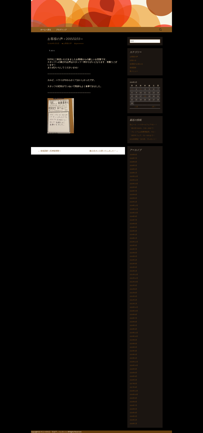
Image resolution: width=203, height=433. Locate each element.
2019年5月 (133, 347)
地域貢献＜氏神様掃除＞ (49, 151)
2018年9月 (133, 369)
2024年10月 (134, 213)
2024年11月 (134, 209)
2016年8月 (133, 402)
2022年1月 (133, 271)
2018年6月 (133, 373)
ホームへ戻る (45, 29)
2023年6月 (133, 253)
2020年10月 (134, 311)
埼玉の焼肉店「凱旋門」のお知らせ (54, 432)
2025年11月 (134, 180)
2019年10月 (134, 336)
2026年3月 (133, 169)
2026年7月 (133, 158)
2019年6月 (133, 343)
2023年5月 (133, 256)
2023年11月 (134, 242)
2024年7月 (133, 220)
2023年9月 (133, 245)
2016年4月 (133, 413)
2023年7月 (133, 249)
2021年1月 (133, 304)
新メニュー (134, 71)
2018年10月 (134, 365)
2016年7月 (133, 405)
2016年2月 (133, 420)
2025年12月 (134, 176)
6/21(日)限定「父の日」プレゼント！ (143, 139)
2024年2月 (133, 234)
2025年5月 (133, 198)
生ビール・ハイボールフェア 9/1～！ (143, 124)
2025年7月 (133, 191)
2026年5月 (133, 165)
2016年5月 (133, 409)
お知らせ (133, 60)
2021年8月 (133, 289)
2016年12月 (134, 391)
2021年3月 (133, 296)
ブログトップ (61, 29)
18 (145, 96)
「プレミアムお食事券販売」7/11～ (143, 132)
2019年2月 (133, 358)
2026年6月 (133, 162)
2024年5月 (133, 227)
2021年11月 (134, 278)
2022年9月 (133, 264)
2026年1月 (133, 173)
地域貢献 (133, 67)
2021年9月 (133, 285)
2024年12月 (134, 205)
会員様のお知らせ (136, 64)
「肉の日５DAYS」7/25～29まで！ (142, 128)
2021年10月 (134, 282)
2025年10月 (134, 184)
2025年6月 (133, 194)
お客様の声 (67, 43)
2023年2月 (133, 260)
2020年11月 (134, 307)
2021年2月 (133, 300)
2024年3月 (133, 231)
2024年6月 (133, 224)
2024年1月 (133, 238)
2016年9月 (133, 398)
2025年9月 (133, 187)
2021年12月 (134, 274)
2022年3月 (133, 267)
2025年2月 (133, 202)
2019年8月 (133, 340)
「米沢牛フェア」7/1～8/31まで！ (142, 135)
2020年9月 (133, 314)
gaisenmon (80, 43)
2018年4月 (133, 376)
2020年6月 (133, 322)
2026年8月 (133, 154)
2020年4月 (133, 329)
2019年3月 (133, 354)
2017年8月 (133, 383)
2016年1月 (133, 423)
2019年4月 (133, 351)
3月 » (153, 107)
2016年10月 (134, 394)
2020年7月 (133, 318)
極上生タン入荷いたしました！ (103, 151)
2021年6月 (133, 293)
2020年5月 (133, 325)
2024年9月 (133, 216)
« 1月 (136, 107)
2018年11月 (134, 362)
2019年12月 (134, 333)
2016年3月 (133, 416)
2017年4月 (133, 387)
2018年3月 (133, 380)
